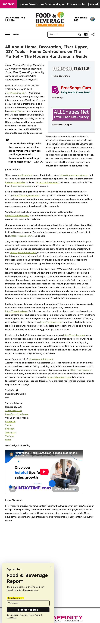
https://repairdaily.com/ (41, 359)
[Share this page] (93, 34)
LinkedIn (9, 428)
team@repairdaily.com (16, 414)
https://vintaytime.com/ (17, 215)
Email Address (15, 598)
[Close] (51, 566)
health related (25, 175)
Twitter (8, 425)
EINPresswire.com (15, 93)
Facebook (10, 421)
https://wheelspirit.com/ (59, 377)
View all (94, 4)
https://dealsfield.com (16, 311)
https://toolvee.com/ (80, 370)
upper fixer (16, 111)
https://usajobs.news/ (74, 335)
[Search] (79, 34)
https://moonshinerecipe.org (74, 175)
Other (8, 439)
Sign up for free (28, 609)
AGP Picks (8, 4)
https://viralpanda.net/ (48, 182)
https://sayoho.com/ (21, 236)
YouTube (9, 436)
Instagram (10, 432)
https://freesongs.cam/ (21, 186)
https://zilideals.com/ (51, 322)
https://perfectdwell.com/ (23, 252)
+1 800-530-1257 (13, 410)
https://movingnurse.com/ (26, 195)
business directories (15, 182)
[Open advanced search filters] (86, 34)
